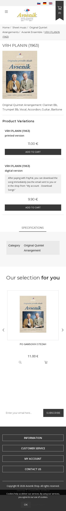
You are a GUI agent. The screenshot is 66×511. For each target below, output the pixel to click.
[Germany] (44, 3)
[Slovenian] (39, 3)
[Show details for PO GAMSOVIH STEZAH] (33, 315)
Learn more (38, 504)
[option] (33, 328)
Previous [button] (3, 330)
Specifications (33, 227)
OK (26, 504)
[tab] (32, 228)
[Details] (20, 362)
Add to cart (33, 151)
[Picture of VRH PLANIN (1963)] (19, 74)
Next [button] (62, 330)
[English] (50, 3)
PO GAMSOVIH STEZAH (33, 344)
